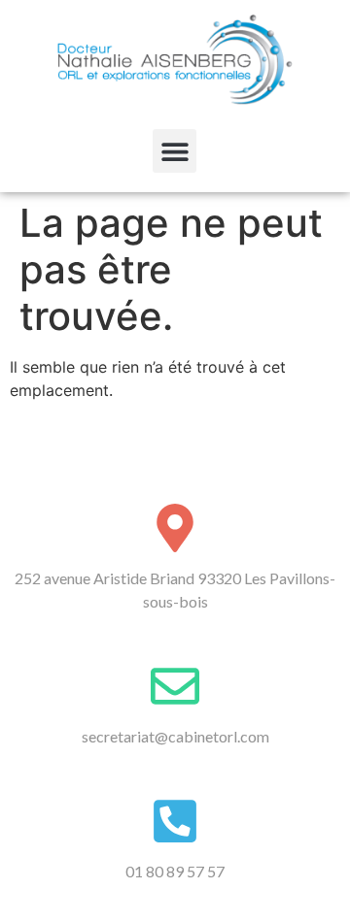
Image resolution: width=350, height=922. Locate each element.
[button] (174, 151)
